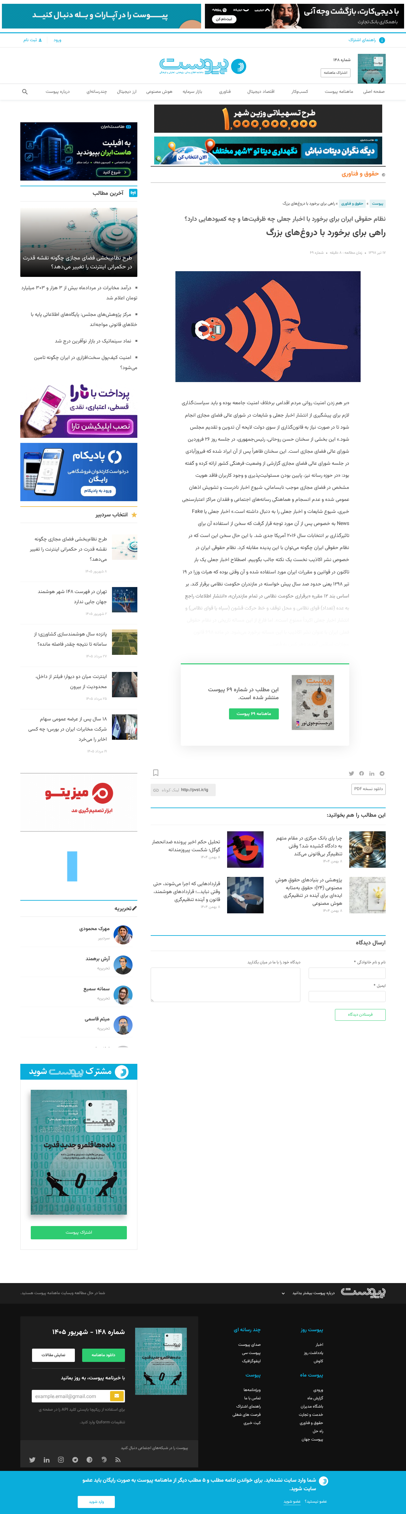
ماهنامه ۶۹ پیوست (254, 714)
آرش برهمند (98, 959)
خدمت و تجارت (311, 1415)
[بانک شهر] (268, 119)
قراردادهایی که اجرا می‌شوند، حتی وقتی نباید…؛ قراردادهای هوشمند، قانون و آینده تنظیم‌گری (186, 892)
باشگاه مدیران (312, 1406)
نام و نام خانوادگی (371, 962)
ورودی (318, 1390)
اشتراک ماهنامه (335, 73)
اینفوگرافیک (251, 1361)
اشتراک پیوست (79, 1232)
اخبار (319, 1345)
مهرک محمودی (94, 929)
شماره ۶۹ (317, 253)
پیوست (377, 204)
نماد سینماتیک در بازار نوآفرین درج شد (93, 341)
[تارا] (78, 409)
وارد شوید (96, 1502)
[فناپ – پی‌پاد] (78, 472)
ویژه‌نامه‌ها (252, 1390)
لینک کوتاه (170, 790)
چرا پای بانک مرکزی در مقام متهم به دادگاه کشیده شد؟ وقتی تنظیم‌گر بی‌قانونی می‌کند (309, 846)
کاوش (318, 1361)
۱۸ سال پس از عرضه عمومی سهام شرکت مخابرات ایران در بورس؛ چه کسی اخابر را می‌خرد (67, 729)
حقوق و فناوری (360, 174)
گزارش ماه (315, 1398)
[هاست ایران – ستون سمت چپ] (78, 151)
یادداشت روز (313, 1353)
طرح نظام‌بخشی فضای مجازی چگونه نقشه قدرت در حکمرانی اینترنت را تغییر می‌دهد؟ (68, 549)
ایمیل (381, 986)
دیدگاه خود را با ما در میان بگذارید (273, 962)
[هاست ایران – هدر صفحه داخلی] (268, 151)
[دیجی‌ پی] (304, 16)
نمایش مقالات (53, 1355)
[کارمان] (78, 866)
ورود (57, 40)
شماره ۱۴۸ (341, 60)
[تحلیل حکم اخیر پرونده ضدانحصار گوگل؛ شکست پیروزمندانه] (245, 867)
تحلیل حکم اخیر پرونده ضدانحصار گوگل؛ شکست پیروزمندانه (186, 846)
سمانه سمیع (96, 989)
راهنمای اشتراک (362, 40)
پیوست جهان (312, 1439)
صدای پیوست (249, 1345)
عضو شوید (292, 1501)
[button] (24, 92)
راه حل (318, 1431)
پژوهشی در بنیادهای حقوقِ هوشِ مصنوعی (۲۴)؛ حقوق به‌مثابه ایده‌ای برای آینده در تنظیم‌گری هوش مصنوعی (308, 892)
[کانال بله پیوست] (101, 16)
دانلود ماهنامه (103, 1355)
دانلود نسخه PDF (368, 789)
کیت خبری (252, 1423)
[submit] (117, 1396)
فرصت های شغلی (246, 1415)
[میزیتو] (78, 802)
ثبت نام (30, 40)
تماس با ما (252, 1398)
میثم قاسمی (97, 1019)
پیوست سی (251, 1353)
